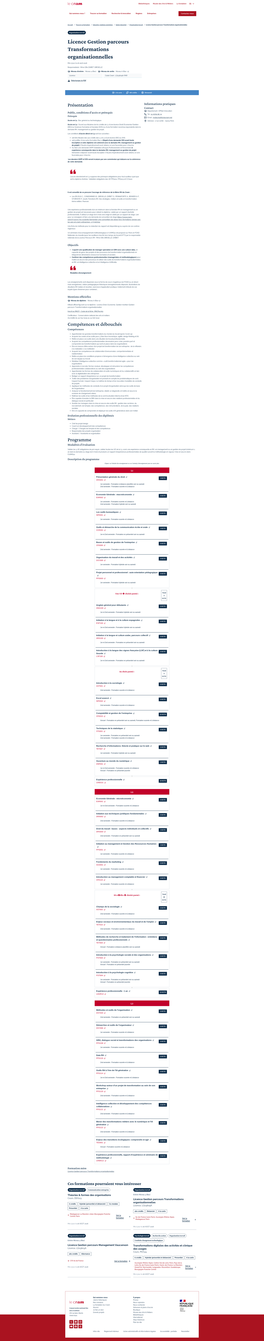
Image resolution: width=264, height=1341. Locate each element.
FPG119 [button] (99, 1058)
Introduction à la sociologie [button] (109, 683)
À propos (136, 1297)
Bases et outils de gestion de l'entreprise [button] (115, 542)
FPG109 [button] (99, 1043)
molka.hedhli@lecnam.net (162, 118)
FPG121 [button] (99, 1109)
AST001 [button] (99, 686)
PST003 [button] (99, 958)
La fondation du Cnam (101, 1305)
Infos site (96, 1331)
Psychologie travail (142, 1236)
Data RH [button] (100, 1055)
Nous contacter (139, 1305)
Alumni (95, 1307)
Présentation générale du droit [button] (110, 477)
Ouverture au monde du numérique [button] (112, 761)
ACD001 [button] (99, 865)
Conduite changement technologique (149, 1240)
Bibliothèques (138, 1315)
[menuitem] (144, 4)
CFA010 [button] (99, 716)
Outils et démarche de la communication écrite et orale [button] (122, 527)
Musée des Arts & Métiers (143, 1312)
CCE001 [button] (99, 530)
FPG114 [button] (99, 1073)
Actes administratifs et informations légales (139, 1331)
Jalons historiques (100, 1300)
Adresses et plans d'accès (143, 1307)
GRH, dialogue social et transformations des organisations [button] (124, 1040)
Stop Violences (138, 1320)
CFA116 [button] (99, 880)
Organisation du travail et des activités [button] (114, 557)
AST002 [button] (99, 909)
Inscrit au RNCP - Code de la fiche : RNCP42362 (85, 311)
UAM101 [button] (99, 782)
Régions (139, 13)
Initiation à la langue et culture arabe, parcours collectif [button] (122, 635)
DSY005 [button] (99, 560)
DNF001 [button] (99, 764)
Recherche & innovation (121, 13)
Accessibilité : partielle (168, 1331)
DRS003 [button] (99, 832)
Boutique (136, 1310)
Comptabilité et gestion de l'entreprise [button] (114, 713)
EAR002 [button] (99, 497)
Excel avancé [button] (102, 698)
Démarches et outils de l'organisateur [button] (114, 1025)
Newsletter (185, 1331)
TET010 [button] (99, 925)
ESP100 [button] (99, 623)
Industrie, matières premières (103, 25)
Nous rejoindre (138, 1302)
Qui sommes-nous (100, 1297)
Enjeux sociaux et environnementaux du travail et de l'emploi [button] (125, 922)
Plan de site (137, 1322)
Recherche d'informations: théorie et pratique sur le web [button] (122, 746)
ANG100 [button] (99, 608)
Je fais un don (98, 1310)
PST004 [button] (99, 975)
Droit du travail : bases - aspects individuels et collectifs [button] (122, 829)
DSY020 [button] (99, 1013)
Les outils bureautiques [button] (107, 512)
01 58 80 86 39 (156, 114)
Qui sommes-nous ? (77, 13)
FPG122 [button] (99, 1127)
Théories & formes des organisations (89, 1195)
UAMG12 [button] (100, 1161)
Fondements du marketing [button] (108, 862)
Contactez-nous (187, 14)
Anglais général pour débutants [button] (111, 605)
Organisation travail (136, 25)
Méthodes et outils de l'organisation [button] (113, 1010)
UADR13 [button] (100, 994)
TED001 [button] (99, 1143)
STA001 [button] (99, 731)
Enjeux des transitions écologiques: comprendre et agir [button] (122, 1140)
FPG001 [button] (99, 850)
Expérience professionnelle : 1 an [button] (112, 991)
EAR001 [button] (99, 801)
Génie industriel (121, 25)
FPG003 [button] (99, 578)
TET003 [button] (99, 943)
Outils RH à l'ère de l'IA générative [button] (112, 1070)
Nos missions (98, 1302)
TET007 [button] (99, 749)
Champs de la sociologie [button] (108, 907)
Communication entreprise (98, 1190)
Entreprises (151, 13)
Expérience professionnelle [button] (109, 779)
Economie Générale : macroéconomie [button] (114, 494)
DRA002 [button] (99, 816)
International (138, 1317)
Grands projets (98, 1312)
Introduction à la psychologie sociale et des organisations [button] (123, 955)
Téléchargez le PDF (78, 81)
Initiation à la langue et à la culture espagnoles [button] (118, 620)
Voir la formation (120, 1216)
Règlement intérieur (111, 1331)
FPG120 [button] (99, 1091)
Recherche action (159, 1236)
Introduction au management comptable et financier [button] (120, 877)
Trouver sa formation (98, 13)
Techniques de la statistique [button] (109, 728)
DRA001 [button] (99, 480)
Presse (135, 1300)
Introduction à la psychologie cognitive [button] (114, 972)
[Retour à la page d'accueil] (75, 3)
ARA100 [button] (99, 638)
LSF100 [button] (99, 656)
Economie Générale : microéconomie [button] (113, 798)
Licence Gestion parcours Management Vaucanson (98, 1245)
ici (119, 226)
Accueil (70, 25)
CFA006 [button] (99, 545)
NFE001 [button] (99, 515)
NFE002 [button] (99, 701)
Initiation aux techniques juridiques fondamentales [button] (120, 814)
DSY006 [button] (99, 1028)
